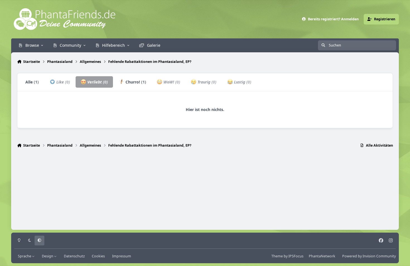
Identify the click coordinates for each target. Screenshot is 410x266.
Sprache (25, 256)
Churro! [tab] (135, 82)
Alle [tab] (32, 82)
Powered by (369, 256)
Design (48, 256)
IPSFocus (295, 256)
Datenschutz (74, 256)
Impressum (121, 256)
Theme (277, 256)
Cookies (98, 256)
